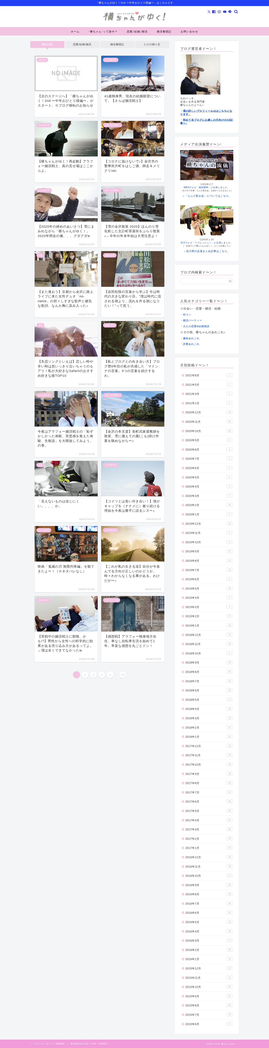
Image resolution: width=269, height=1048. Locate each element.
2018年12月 (208, 634)
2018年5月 (208, 699)
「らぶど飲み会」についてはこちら (207, 195)
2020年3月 (207, 495)
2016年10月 (208, 875)
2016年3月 (208, 940)
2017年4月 (208, 820)
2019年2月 (208, 616)
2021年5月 (207, 384)
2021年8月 (207, 375)
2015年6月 (207, 1024)
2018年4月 (208, 708)
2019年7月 (208, 570)
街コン (187, 314)
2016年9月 (208, 885)
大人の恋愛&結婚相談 (196, 326)
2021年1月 (207, 403)
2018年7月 (208, 681)
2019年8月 (208, 560)
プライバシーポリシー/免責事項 (49, 1044)
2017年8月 (208, 783)
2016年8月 (208, 894)
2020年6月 (207, 468)
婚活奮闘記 (164, 31)
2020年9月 (207, 440)
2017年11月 (208, 755)
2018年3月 (208, 718)
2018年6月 (208, 690)
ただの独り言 (152, 44)
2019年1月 (208, 625)
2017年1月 (208, 847)
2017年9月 (208, 773)
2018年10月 (207, 653)
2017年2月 (208, 838)
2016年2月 (208, 949)
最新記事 (47, 44)
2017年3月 (208, 829)
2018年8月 (208, 671)
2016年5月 (208, 922)
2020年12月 (208, 412)
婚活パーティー (192, 320)
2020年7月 (207, 458)
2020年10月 (208, 431)
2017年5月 (208, 810)
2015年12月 (208, 968)
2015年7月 (208, 1014)
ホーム (75, 31)
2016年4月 (208, 931)
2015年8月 (208, 1005)
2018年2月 (208, 727)
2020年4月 (207, 486)
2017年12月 (208, 746)
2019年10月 (207, 542)
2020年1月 (207, 514)
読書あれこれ (191, 344)
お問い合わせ (189, 31)
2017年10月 (208, 764)
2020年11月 (208, 421)
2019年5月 (208, 588)
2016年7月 (208, 903)
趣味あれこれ (191, 338)
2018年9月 (208, 662)
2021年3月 (207, 393)
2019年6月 (207, 579)
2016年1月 (208, 959)
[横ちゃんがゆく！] (134, 20)
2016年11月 (208, 866)
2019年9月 (208, 551)
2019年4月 (207, 597)
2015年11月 (208, 977)
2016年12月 (208, 857)
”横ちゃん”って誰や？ (103, 31)
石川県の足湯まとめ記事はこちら (206, 251)
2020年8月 (207, 449)
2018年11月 (208, 644)
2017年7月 (208, 792)
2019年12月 (208, 523)
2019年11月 (207, 532)
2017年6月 (208, 801)
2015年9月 (208, 996)
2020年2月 (208, 505)
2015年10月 (208, 986)
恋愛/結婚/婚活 (137, 31)
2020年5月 (207, 477)
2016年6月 (208, 912)
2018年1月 (208, 736)
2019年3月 (207, 607)
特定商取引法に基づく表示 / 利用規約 (89, 1044)
